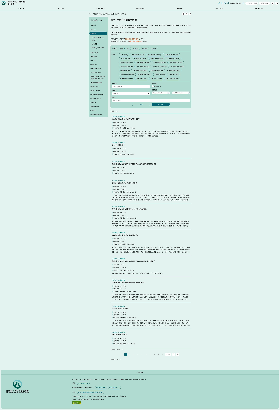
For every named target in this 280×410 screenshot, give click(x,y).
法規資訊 (106, 14)
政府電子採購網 (95, 91)
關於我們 (61, 9)
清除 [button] (141, 104)
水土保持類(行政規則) (143, 67)
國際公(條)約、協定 (98, 48)
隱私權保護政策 (85, 399)
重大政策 (93, 25)
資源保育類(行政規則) (126, 67)
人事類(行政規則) (160, 74)
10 (162, 354)
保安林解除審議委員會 (97, 95)
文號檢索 (114, 84)
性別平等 (93, 110)
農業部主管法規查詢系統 (135, 41)
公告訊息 (21, 9)
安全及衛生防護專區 (96, 114)
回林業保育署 (264, 3)
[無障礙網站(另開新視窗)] (76, 402)
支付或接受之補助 (95, 72)
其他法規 (154, 48)
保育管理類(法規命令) (143, 63)
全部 (121, 48)
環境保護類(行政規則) (176, 63)
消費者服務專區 (95, 106)
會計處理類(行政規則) (177, 67)
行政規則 (145, 48)
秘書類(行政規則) (142, 78)
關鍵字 (114, 97)
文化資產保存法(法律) (154, 55)
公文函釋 (94, 44)
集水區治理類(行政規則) (127, 74)
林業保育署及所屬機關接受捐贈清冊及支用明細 (97, 77)
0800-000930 (100, 388)
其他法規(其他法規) (156, 78)
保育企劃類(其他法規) (172, 78)
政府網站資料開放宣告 (97, 399)
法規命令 (135, 48)
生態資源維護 (100, 9)
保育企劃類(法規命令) (140, 59)
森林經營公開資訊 (95, 98)
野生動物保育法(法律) (138, 55)
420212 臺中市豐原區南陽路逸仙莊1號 (89, 392)
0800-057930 (113, 388)
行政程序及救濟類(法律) (172, 55)
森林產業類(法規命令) (173, 59)
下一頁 (173, 354)
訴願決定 (93, 60)
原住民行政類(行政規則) (160, 67)
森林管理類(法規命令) (157, 59)
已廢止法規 (157, 86)
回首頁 (13, 3)
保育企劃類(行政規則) (140, 71)
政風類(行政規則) (125, 71)
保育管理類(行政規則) (126, 78)
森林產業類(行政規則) (157, 71)
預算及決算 (93, 64)
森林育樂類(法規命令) (126, 63)
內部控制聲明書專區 (96, 83)
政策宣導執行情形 (95, 68)
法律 (128, 48)
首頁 (89, 13)
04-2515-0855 (82, 383)
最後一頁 (177, 354)
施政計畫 (93, 29)
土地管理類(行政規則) (159, 63)
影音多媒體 (219, 9)
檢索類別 (114, 91)
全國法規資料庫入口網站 (132, 39)
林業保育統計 (94, 53)
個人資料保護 (94, 87)
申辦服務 (179, 9)
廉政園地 (238, 3)
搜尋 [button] (161, 104)
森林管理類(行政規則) (173, 71)
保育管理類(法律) (125, 59)
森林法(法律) (124, 55)
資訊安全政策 (76, 399)
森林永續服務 (140, 9)
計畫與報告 (93, 56)
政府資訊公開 (259, 9)
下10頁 (168, 354)
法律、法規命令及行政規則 (119, 14)
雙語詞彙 (232, 3)
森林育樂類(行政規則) (144, 74)
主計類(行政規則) (174, 74)
